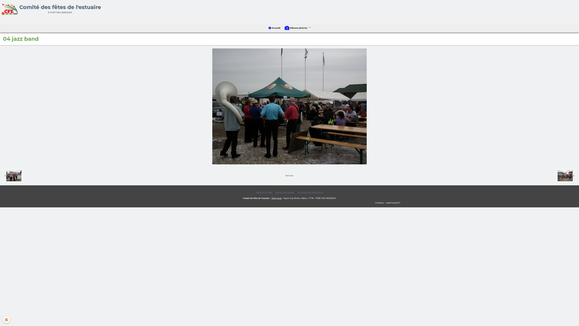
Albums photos (298, 28)
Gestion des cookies (285, 192)
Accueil (275, 28)
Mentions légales (264, 192)
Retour (289, 175)
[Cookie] (6, 319)
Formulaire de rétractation (310, 192)
